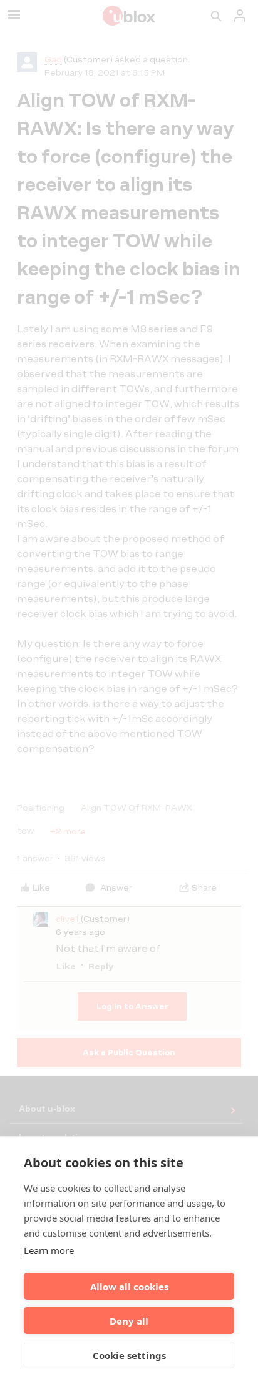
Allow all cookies (129, 1286)
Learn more (49, 1250)
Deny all (129, 1321)
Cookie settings (129, 1355)
